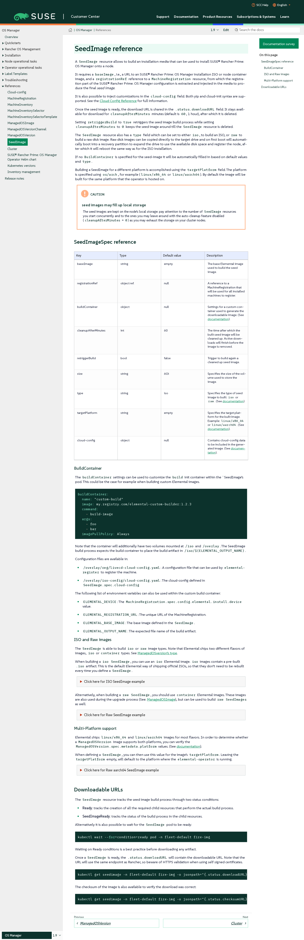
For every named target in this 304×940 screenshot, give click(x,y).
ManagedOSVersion (21, 135)
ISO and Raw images (276, 74)
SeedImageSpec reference (277, 61)
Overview (11, 37)
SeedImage (17, 142)
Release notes (14, 178)
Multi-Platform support (278, 80)
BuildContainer (273, 68)
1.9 (213, 30)
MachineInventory (20, 105)
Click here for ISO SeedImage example (114, 681)
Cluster (12, 149)
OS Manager (84, 30)
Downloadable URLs (273, 87)
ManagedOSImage (20, 123)
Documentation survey (279, 44)
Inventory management (23, 172)
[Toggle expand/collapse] (2, 43)
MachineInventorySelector (25, 111)
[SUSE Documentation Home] (70, 30)
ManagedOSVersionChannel (26, 129)
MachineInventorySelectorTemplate (32, 117)
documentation (218, 319)
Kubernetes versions (21, 166)
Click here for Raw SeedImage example (114, 715)
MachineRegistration (21, 98)
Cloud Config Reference (118, 100)
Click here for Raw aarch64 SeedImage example (121, 770)
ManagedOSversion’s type (157, 653)
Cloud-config (16, 92)
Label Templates (16, 74)
